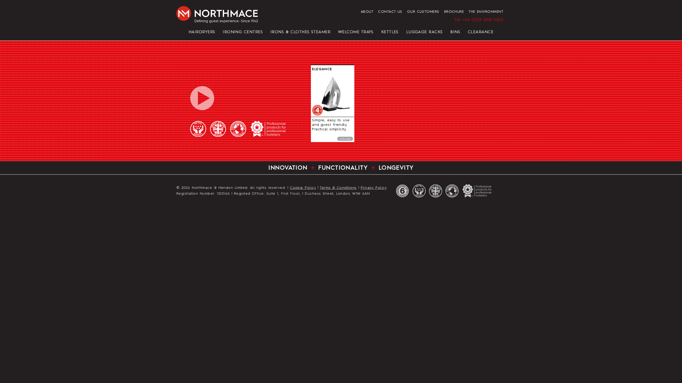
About (367, 12)
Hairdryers (202, 32)
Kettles (390, 32)
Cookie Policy (303, 188)
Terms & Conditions (338, 188)
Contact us (390, 12)
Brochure (454, 12)
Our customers (423, 12)
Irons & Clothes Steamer (300, 32)
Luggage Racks (424, 32)
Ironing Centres (243, 32)
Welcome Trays (356, 32)
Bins (455, 32)
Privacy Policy (374, 188)
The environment (486, 12)
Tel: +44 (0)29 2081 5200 (478, 20)
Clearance (480, 32)
